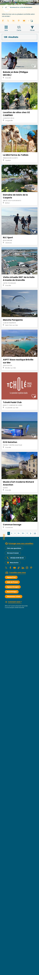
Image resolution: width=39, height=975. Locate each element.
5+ (19, 533)
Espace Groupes (13, 587)
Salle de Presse (12, 582)
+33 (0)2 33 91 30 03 (17, 558)
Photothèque (12, 592)
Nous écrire (14, 563)
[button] (31, 20)
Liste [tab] (6, 30)
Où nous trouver (13, 553)
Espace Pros (11, 577)
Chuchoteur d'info (13, 597)
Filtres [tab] (32, 30)
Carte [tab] (19, 30)
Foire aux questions (14, 548)
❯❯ (35, 533)
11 (27, 533)
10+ (23, 533)
